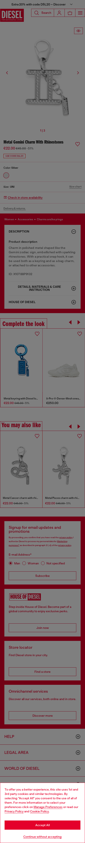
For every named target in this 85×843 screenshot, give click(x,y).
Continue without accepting (42, 836)
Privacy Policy (14, 811)
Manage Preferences (48, 807)
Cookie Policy (39, 811)
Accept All (42, 825)
